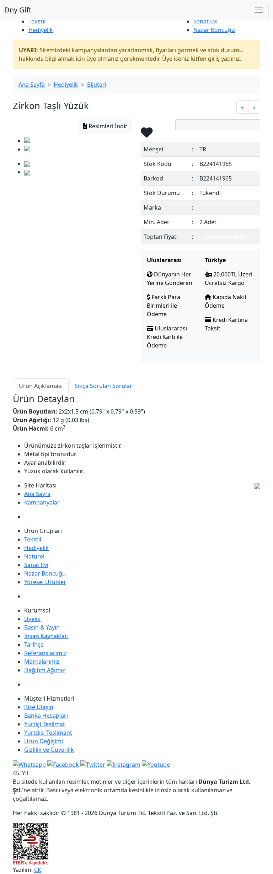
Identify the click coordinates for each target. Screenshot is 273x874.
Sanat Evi (205, 21)
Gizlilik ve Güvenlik (49, 750)
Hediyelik (40, 30)
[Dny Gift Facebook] (29, 764)
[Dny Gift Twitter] (92, 764)
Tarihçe (34, 644)
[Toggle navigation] (259, 10)
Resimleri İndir (107, 126)
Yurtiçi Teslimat (44, 724)
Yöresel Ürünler (45, 582)
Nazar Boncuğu (214, 30)
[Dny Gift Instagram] (123, 764)
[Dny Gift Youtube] (156, 764)
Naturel (34, 556)
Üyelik (32, 619)
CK (37, 870)
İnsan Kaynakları (46, 636)
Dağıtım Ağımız (44, 670)
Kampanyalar (42, 502)
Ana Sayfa (31, 84)
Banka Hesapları (46, 715)
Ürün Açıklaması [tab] (41, 386)
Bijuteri (96, 84)
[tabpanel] (136, 434)
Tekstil (37, 21)
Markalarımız (42, 661)
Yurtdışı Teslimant (48, 733)
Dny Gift (17, 10)
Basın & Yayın (42, 627)
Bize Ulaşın (38, 707)
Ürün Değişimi (43, 741)
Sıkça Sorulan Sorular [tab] (103, 386)
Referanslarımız (45, 653)
